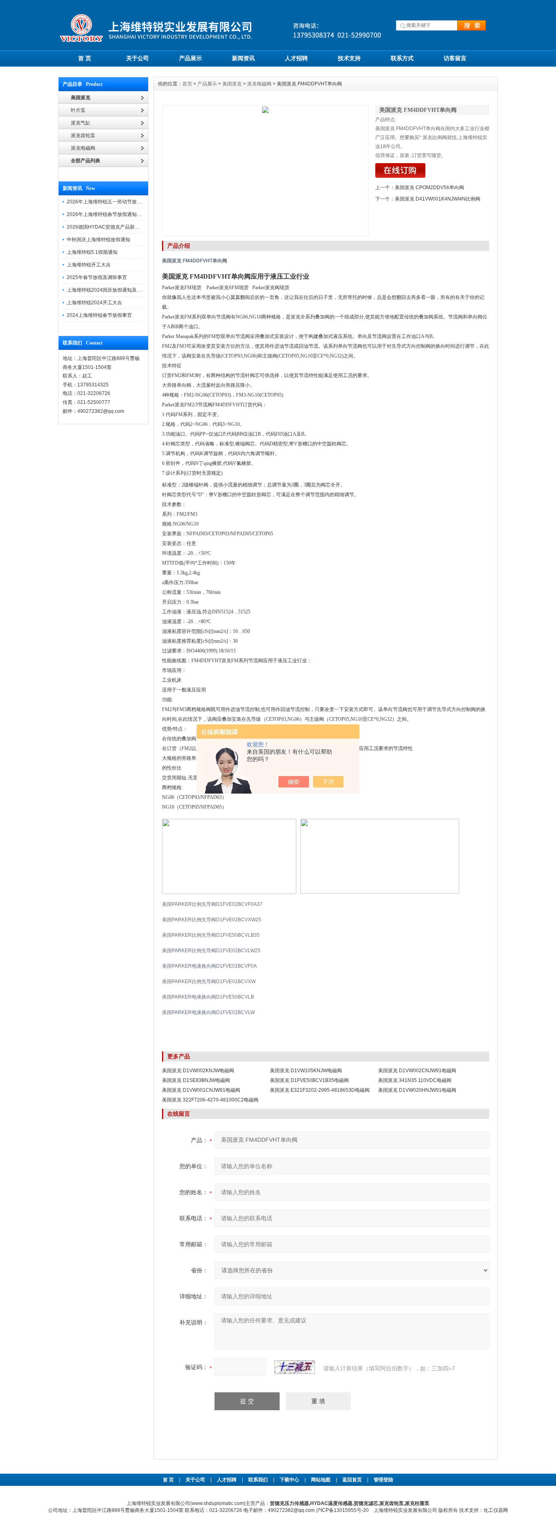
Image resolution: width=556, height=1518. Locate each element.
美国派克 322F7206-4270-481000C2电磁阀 (210, 1100)
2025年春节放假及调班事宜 (97, 277)
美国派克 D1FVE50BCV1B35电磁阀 (309, 1080)
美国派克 (232, 84)
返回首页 (352, 1480)
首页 (187, 84)
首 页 (84, 58)
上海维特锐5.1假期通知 (92, 252)
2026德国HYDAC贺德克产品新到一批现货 (113, 227)
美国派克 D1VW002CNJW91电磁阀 (417, 1070)
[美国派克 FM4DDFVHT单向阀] (265, 171)
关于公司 (137, 58)
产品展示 (190, 58)
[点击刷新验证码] (294, 1367)
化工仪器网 (496, 1510)
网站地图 (321, 1480)
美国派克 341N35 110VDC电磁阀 (414, 1080)
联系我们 (258, 1480)
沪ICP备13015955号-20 (342, 1510)
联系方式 (402, 58)
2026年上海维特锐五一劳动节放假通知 (109, 202)
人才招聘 (296, 58)
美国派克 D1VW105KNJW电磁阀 (306, 1070)
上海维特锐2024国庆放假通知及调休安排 (111, 290)
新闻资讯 (243, 58)
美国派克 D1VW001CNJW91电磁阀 (201, 1090)
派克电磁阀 (259, 84)
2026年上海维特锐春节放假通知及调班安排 (114, 214)
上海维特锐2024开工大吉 (94, 302)
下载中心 (289, 1480)
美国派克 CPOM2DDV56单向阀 (429, 187)
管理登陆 (383, 1480)
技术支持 (349, 58)
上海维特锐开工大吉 (89, 265)
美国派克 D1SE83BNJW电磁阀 (196, 1080)
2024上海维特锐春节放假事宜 (99, 315)
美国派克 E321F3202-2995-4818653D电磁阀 (320, 1090)
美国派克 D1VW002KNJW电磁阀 (198, 1070)
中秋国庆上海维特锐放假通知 (98, 239)
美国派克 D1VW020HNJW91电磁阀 (417, 1090)
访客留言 (455, 58)
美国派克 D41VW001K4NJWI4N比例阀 (437, 199)
